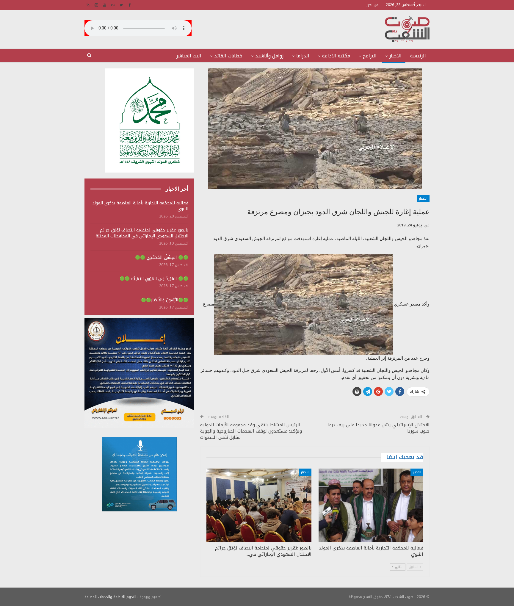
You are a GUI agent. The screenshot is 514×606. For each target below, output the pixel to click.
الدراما (302, 55)
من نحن (372, 5)
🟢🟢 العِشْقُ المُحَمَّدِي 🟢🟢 (161, 257)
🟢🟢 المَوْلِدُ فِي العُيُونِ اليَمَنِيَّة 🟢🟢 (154, 279)
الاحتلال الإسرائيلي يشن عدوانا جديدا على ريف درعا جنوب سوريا (378, 428)
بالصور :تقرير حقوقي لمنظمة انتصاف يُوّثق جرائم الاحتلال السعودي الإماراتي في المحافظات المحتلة (142, 233)
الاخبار (395, 55)
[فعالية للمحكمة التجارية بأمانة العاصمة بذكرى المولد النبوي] (371, 505)
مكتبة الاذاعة (336, 55)
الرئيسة (418, 55)
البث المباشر (188, 55)
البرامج (370, 55)
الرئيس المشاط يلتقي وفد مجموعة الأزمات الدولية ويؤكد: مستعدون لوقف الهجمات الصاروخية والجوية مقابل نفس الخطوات (251, 431)
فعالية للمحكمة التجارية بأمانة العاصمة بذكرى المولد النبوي (140, 206)
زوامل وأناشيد (269, 55)
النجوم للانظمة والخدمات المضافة (110, 597)
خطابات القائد (228, 55)
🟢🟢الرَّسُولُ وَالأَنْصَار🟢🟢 (164, 300)
